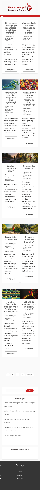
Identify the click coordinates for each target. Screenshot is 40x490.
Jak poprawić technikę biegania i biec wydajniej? (10, 97)
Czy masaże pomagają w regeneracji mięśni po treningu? (11, 28)
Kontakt (20, 478)
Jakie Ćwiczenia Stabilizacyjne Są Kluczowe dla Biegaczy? (11, 307)
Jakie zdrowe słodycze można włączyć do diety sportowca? (29, 98)
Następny (29, 374)
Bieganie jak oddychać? (29, 167)
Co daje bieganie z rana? (11, 168)
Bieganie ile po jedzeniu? (11, 238)
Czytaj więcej (10, 69)
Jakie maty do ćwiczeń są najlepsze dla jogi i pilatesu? (29, 28)
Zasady (20, 475)
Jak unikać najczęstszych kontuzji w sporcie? (29, 305)
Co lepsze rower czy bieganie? (29, 239)
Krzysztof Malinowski (9, 38)
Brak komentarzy (9, 41)
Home (20, 472)
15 (22, 374)
